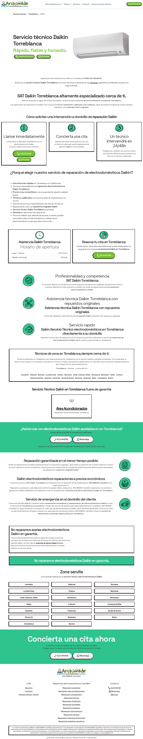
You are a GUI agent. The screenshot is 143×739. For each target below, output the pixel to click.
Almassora (95, 374)
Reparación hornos (71, 698)
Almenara (87, 378)
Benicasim (105, 374)
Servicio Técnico (19, 14)
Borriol (110, 378)
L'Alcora (119, 374)
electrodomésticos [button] (53, 4)
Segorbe (47, 378)
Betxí (94, 378)
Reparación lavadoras (71, 708)
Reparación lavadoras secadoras (71, 721)
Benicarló (68, 374)
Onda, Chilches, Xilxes (81, 374)
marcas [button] (67, 4)
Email (115, 694)
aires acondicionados (71, 408)
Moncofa (78, 378)
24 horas (94, 82)
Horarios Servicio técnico (101, 4)
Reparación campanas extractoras (71, 718)
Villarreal (33, 374)
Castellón (25, 374)
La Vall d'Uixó (51, 374)
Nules (112, 374)
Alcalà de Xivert (67, 378)
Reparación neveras (71, 715)
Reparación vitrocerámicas (71, 711)
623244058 (135, 4)
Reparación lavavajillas (71, 704)
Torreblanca (33, 14)
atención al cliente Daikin (46, 543)
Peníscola (56, 378)
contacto (86, 4)
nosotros (76, 4)
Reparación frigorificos (71, 701)
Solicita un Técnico (25, 56)
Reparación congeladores (71, 694)
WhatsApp (45, 56)
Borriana (41, 374)
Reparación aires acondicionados (71, 691)
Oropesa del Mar (36, 378)
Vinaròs (60, 374)
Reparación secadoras (71, 688)
